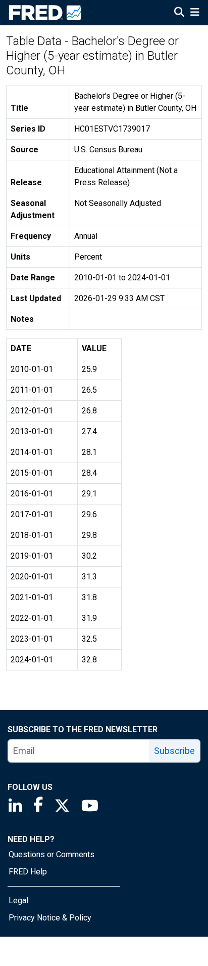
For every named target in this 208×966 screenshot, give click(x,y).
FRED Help (28, 871)
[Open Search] (179, 13)
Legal (18, 900)
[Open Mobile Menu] (194, 13)
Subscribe (174, 750)
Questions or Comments (51, 854)
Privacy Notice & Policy (50, 917)
